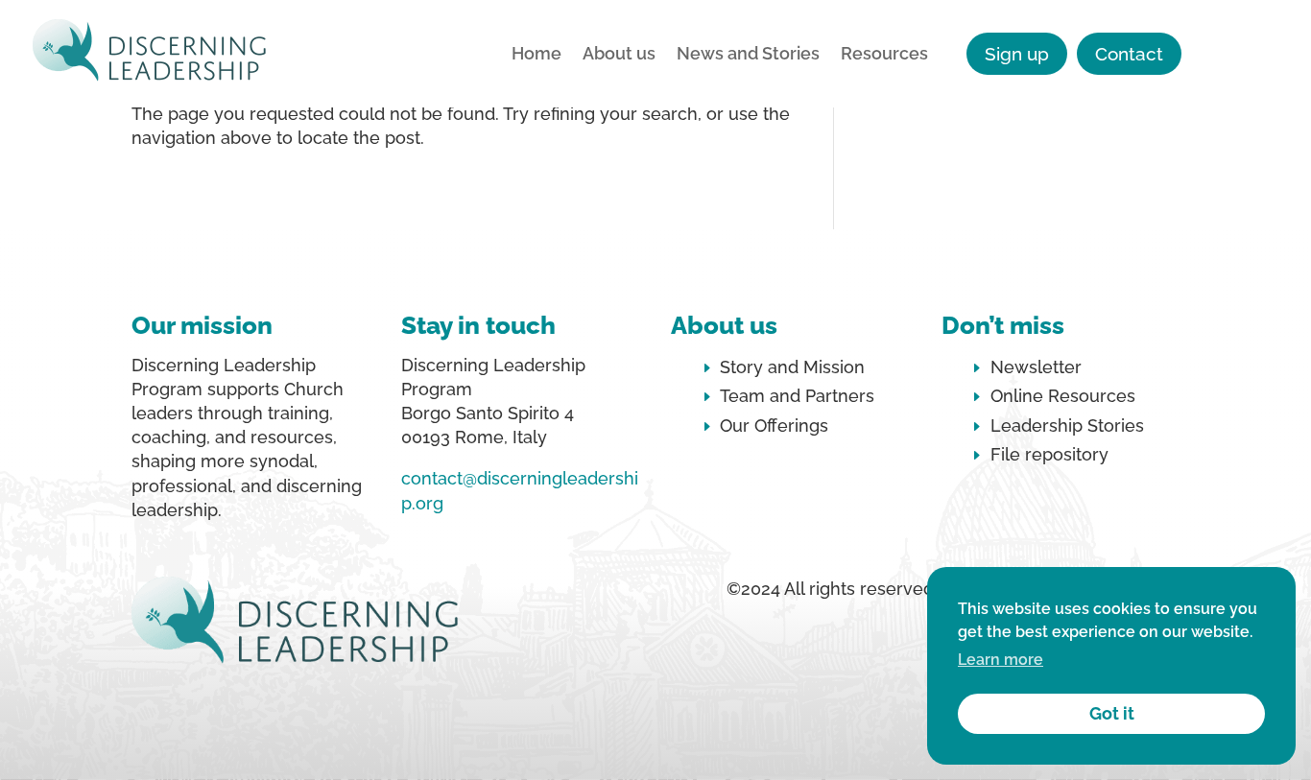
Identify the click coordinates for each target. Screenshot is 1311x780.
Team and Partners (797, 396)
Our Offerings (774, 425)
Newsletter (1036, 367)
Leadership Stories (1067, 425)
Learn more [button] (1000, 659)
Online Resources (1062, 396)
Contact (1129, 53)
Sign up (1017, 53)
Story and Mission (792, 367)
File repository (1049, 454)
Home (536, 55)
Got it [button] (1111, 713)
